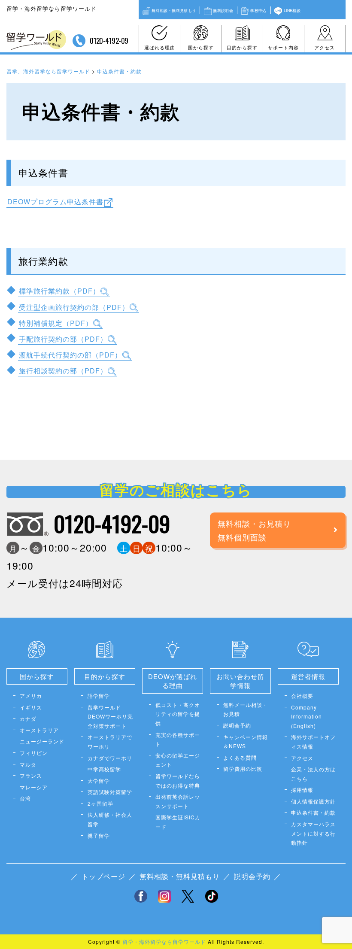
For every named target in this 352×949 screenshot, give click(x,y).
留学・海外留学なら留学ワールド (164, 941)
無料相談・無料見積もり (174, 10)
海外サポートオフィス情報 (313, 741)
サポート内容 (283, 47)
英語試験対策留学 (110, 791)
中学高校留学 (104, 769)
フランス (31, 775)
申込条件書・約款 (313, 812)
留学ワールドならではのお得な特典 (177, 780)
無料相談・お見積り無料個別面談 (254, 530)
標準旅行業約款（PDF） (59, 291)
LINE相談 (292, 10)
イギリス (31, 707)
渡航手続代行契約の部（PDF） (70, 355)
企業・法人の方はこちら (313, 773)
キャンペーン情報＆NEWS (245, 741)
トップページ (103, 876)
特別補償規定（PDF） (56, 322)
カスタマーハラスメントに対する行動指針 (313, 833)
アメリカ (31, 695)
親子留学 (99, 835)
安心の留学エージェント (177, 760)
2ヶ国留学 (100, 803)
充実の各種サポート (177, 739)
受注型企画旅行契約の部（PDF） (74, 307)
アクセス (324, 47)
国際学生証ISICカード (177, 821)
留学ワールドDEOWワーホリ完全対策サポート (110, 716)
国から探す (201, 47)
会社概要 (302, 695)
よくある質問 (240, 757)
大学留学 (99, 780)
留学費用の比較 (242, 768)
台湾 (25, 798)
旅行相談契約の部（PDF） (63, 371)
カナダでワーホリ (110, 757)
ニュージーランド (42, 741)
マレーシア (34, 787)
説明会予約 (237, 725)
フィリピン (34, 752)
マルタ (28, 764)
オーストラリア (39, 730)
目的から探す (242, 47)
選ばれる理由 (159, 47)
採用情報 (302, 789)
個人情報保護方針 (313, 801)
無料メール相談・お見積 (245, 709)
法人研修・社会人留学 (110, 819)
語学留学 (99, 695)
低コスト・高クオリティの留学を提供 (177, 714)
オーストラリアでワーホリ (110, 741)
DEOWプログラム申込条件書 (55, 201)
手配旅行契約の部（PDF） (63, 338)
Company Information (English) (306, 716)
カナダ (28, 718)
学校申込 (258, 10)
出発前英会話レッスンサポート (177, 801)
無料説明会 (223, 10)
